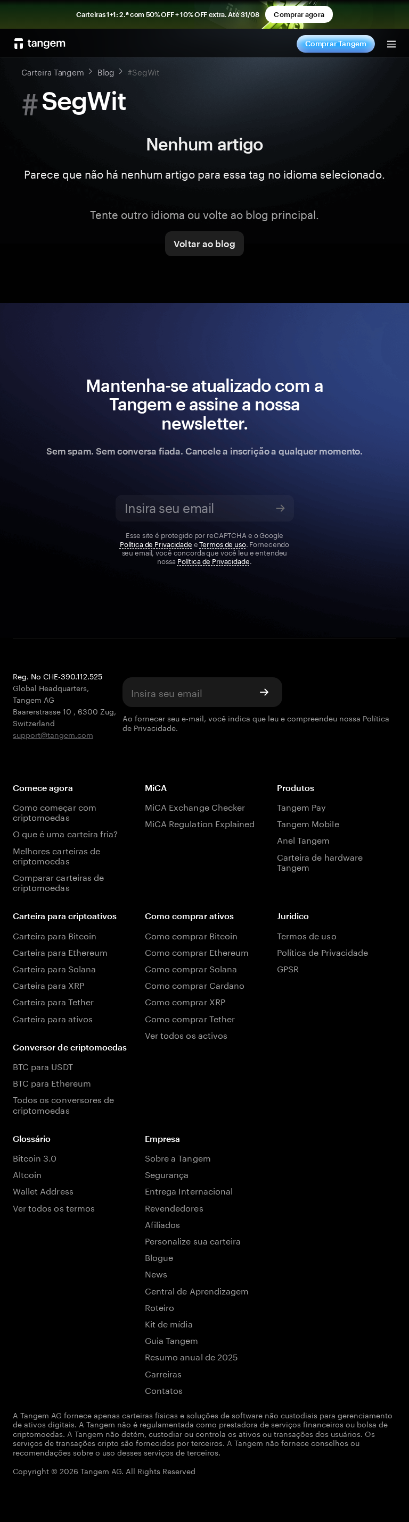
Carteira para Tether (53, 1001)
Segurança (167, 1173)
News (156, 1273)
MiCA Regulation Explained (200, 823)
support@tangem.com (53, 734)
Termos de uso (222, 543)
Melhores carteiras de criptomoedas (56, 855)
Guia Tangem (172, 1339)
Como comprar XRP (185, 1001)
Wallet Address (43, 1190)
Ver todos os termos (54, 1207)
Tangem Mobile (308, 823)
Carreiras (163, 1373)
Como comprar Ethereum (197, 951)
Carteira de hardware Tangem (320, 861)
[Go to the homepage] (40, 43)
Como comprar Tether (190, 1018)
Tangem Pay (301, 806)
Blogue (159, 1256)
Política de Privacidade (156, 543)
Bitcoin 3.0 (35, 1157)
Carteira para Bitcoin (54, 935)
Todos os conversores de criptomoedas (63, 1104)
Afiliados (162, 1223)
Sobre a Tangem (178, 1157)
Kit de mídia (169, 1323)
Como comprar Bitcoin (191, 935)
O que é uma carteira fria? (65, 833)
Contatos (164, 1389)
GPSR (288, 968)
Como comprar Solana (191, 968)
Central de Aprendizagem (197, 1290)
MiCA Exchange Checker (195, 806)
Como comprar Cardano (194, 984)
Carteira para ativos (53, 1018)
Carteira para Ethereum (60, 951)
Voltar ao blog (204, 243)
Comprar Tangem (335, 43)
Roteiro (159, 1306)
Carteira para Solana (54, 968)
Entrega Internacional (189, 1190)
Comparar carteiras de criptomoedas (58, 881)
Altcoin (27, 1173)
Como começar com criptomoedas (54, 811)
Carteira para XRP (48, 984)
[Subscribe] (280, 508)
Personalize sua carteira (193, 1240)
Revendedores (174, 1207)
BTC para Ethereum (52, 1082)
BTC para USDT (43, 1066)
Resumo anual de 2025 (191, 1356)
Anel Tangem (303, 839)
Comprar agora (299, 14)
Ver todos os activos (186, 1034)
